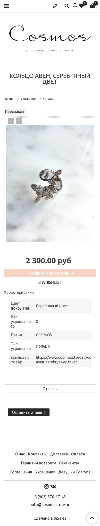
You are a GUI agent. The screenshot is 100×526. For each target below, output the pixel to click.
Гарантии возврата (38, 463)
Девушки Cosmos (74, 472)
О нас (20, 454)
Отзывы (50, 389)
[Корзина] (92, 6)
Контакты (37, 454)
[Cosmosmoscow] (50, 37)
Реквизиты (69, 463)
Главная (9, 98)
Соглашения (21, 472)
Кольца (48, 98)
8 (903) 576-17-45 (50, 497)
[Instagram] (46, 486)
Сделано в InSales (49, 518)
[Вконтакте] (53, 486)
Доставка (59, 454)
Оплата (78, 454)
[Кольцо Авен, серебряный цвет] (50, 183)
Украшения (29, 98)
